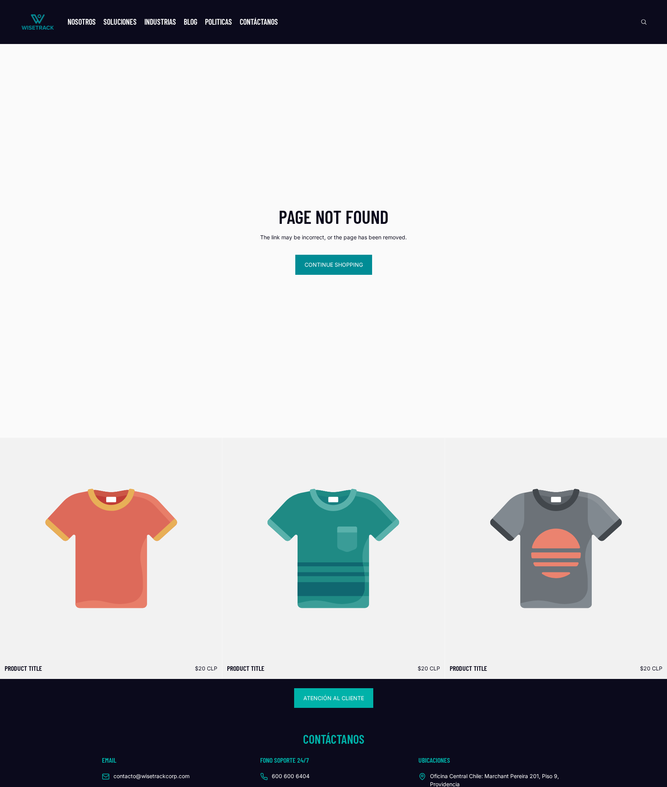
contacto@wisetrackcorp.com (151, 776)
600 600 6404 (291, 776)
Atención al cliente (333, 698)
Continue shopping (334, 264)
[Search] (643, 22)
